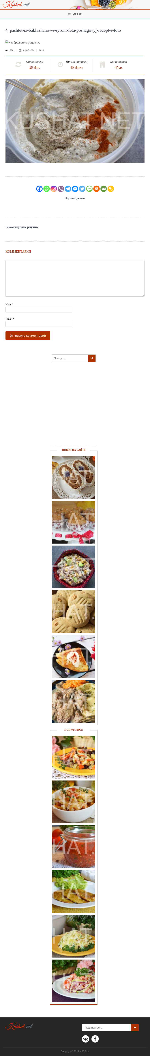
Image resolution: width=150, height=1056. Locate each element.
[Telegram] (68, 189)
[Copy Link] (111, 189)
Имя (9, 304)
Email (9, 318)
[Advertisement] (72, 409)
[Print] (96, 189)
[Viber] (61, 189)
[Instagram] (53, 189)
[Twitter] (82, 189)
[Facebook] (39, 189)
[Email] (103, 189)
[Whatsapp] (46, 189)
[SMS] (89, 189)
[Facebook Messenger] (75, 189)
